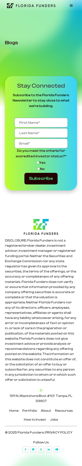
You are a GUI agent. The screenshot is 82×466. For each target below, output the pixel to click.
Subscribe (41, 178)
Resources (64, 410)
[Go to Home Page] (30, 5)
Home (13, 410)
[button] (71, 5)
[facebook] (25, 449)
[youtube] (57, 449)
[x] (41, 449)
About (46, 410)
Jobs (54, 419)
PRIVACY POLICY (58, 432)
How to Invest (35, 419)
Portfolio (29, 410)
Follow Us (41, 442)
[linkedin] (49, 449)
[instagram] (33, 449)
